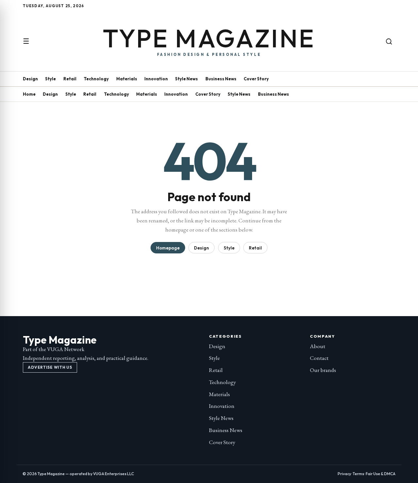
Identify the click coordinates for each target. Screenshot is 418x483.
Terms (358, 473)
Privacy (344, 473)
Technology (96, 78)
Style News (186, 78)
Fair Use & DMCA (380, 473)
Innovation (156, 78)
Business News (220, 78)
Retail (69, 78)
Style (50, 78)
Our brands (323, 370)
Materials (126, 78)
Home (29, 94)
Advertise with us (50, 367)
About (317, 346)
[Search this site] (389, 41)
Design (30, 78)
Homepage (168, 247)
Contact (319, 358)
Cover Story (256, 78)
